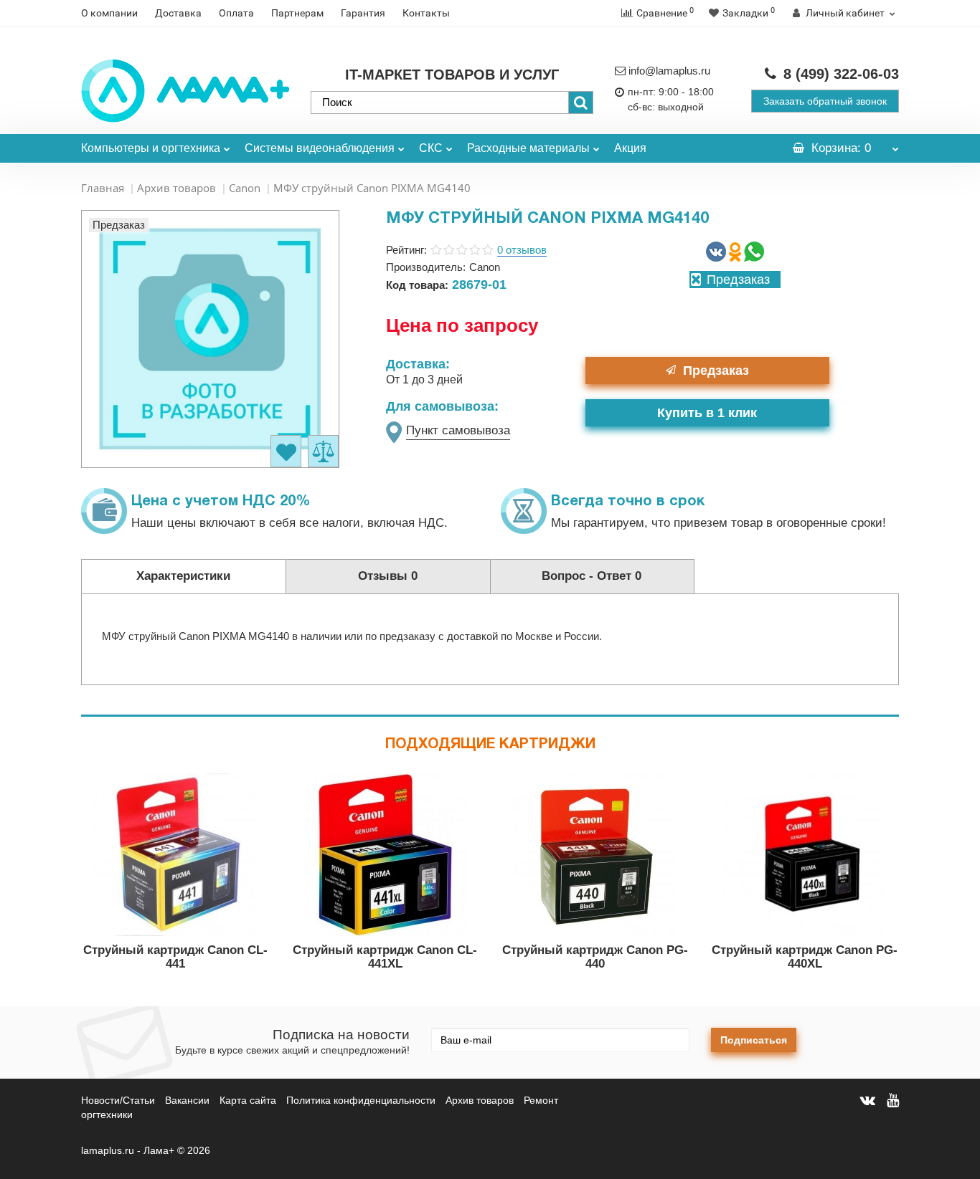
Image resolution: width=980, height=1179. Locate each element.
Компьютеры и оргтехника (150, 148)
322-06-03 (841, 74)
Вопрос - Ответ (591, 576)
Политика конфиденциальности (360, 1100)
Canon (244, 188)
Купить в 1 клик (707, 413)
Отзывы (388, 576)
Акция (630, 148)
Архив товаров (176, 188)
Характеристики (183, 576)
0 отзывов (522, 250)
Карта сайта (248, 1100)
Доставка (178, 13)
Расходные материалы (528, 148)
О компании (109, 13)
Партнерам (297, 13)
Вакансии (187, 1100)
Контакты (426, 13)
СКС (431, 148)
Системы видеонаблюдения (320, 148)
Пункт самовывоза (458, 430)
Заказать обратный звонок (825, 101)
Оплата (236, 13)
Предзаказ (716, 370)
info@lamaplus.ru (669, 71)
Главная (102, 188)
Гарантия (363, 13)
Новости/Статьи (118, 1100)
